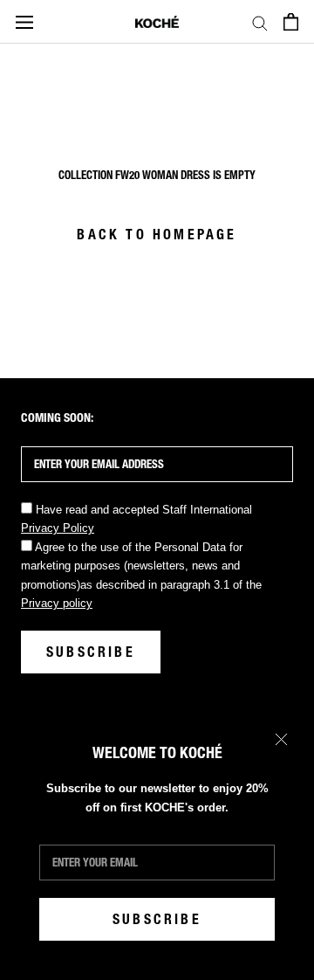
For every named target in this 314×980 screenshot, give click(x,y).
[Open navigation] (24, 21)
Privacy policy (56, 603)
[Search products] (260, 22)
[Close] (281, 739)
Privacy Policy (57, 528)
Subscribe (157, 919)
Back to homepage (156, 234)
